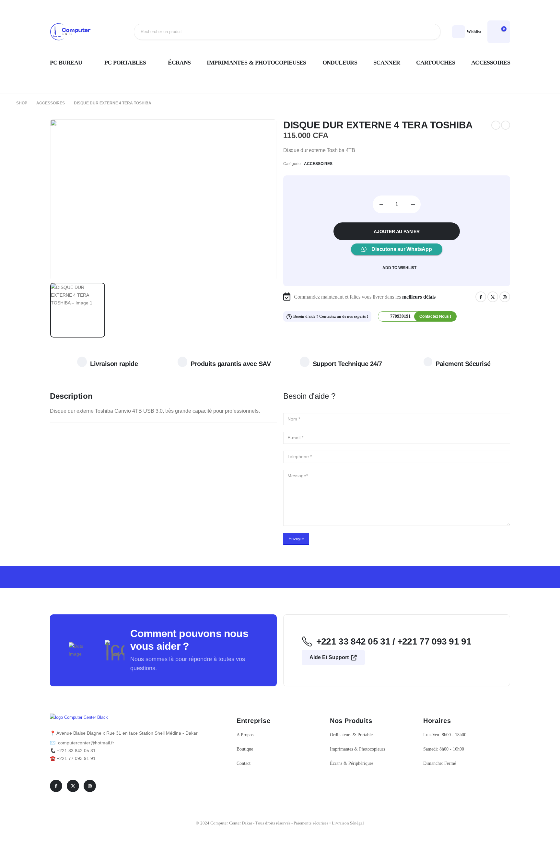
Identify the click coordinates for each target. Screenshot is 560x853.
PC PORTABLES (125, 62)
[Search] (430, 32)
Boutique (245, 749)
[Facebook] (480, 296)
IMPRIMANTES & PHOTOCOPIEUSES (256, 62)
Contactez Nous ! (435, 316)
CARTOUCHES (435, 62)
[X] (492, 296)
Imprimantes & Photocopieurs (358, 749)
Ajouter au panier (396, 231)
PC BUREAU (66, 62)
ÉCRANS (179, 62)
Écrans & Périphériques (351, 763)
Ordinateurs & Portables (352, 734)
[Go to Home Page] (5, 103)
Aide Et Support (329, 657)
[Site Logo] (71, 32)
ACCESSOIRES (490, 62)
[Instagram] (504, 296)
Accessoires (318, 163)
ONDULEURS (339, 62)
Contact (244, 763)
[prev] (495, 125)
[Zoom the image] (79, 717)
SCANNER (386, 62)
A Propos (245, 734)
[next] (505, 125)
